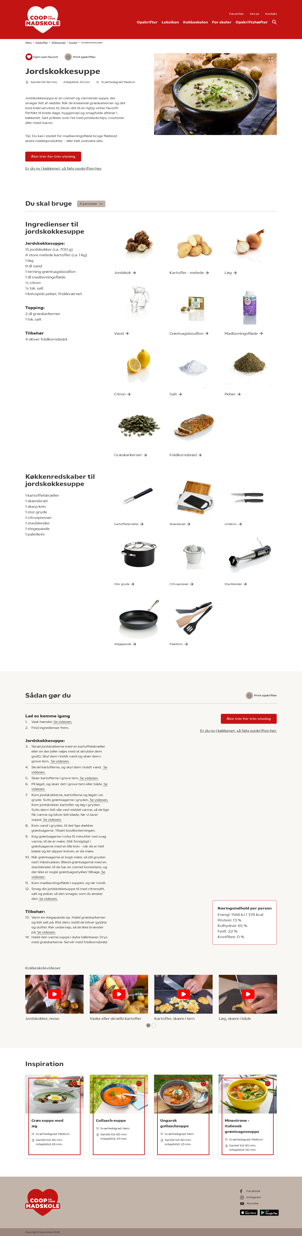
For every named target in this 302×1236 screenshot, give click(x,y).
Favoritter (236, 13)
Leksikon (170, 22)
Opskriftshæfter (252, 22)
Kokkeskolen (195, 22)
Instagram (253, 1197)
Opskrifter (147, 22)
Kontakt (271, 13)
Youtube (252, 1203)
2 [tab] (154, 1025)
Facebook (253, 1191)
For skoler (222, 22)
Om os (254, 13)
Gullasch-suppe (111, 1120)
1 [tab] (148, 1025)
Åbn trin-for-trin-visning (53, 156)
